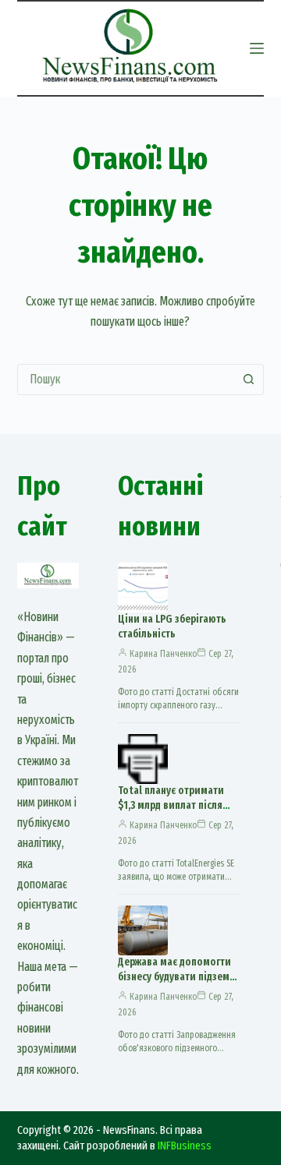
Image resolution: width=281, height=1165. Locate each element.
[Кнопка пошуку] (248, 379)
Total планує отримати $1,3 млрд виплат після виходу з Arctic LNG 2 (171, 805)
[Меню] (257, 48)
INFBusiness (185, 1146)
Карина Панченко (163, 653)
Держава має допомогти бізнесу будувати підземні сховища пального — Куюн (178, 984)
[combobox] (126, 379)
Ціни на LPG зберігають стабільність (172, 627)
